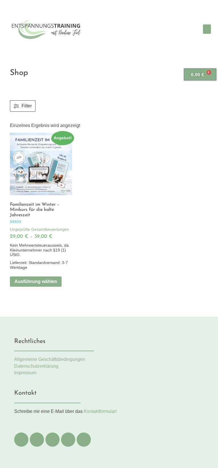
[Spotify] (68, 439)
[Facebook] (21, 439)
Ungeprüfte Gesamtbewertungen (39, 229)
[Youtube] (84, 439)
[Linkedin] (52, 439)
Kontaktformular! (100, 411)
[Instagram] (37, 439)
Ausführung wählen (35, 281)
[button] (207, 29)
